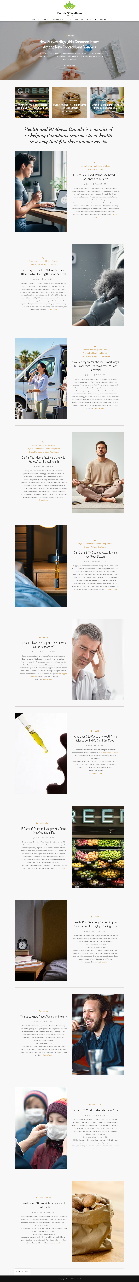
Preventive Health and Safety (43, 264)
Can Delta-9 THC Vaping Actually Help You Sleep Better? (95, 554)
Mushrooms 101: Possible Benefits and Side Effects (69, 106)
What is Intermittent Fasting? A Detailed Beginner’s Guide (107, 106)
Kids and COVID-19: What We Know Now (95, 1110)
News (69, 19)
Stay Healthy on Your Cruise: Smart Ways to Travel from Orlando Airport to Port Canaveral (95, 366)
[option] (69, 50)
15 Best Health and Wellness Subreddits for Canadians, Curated (95, 177)
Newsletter (91, 19)
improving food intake (110, 753)
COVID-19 (35, 19)
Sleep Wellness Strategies (95, 547)
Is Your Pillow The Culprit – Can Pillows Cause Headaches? (44, 645)
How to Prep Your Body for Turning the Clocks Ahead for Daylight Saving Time (95, 924)
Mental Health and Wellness (98, 166)
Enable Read (52, 310)
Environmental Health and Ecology (43, 261)
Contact (103, 19)
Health (45, 19)
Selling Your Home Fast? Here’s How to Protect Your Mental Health (43, 459)
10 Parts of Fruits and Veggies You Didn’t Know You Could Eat (32, 106)
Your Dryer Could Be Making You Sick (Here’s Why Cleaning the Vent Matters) (43, 272)
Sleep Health (107, 543)
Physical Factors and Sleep (89, 543)
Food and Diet (57, 19)
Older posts (23, 1272)
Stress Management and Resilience (95, 356)
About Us (79, 19)
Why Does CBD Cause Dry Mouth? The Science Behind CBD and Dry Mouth (95, 738)
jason (88, 184)
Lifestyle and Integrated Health (95, 349)
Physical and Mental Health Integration (43, 448)
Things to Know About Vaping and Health (43, 1016)
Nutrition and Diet (95, 169)
